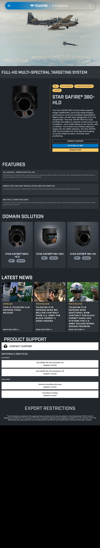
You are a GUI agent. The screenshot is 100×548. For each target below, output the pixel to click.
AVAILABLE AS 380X (75, 145)
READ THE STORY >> (11, 329)
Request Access (50, 365)
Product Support (75, 141)
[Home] (49, 6)
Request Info (75, 150)
